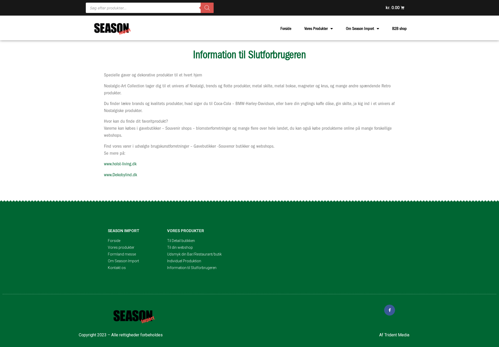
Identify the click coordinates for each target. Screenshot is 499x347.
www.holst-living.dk (120, 164)
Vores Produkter (316, 28)
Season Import (123, 230)
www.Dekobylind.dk (120, 175)
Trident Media (396, 334)
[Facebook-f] (389, 310)
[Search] (207, 8)
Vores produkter (185, 230)
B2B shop (399, 28)
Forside (285, 28)
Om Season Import (360, 28)
